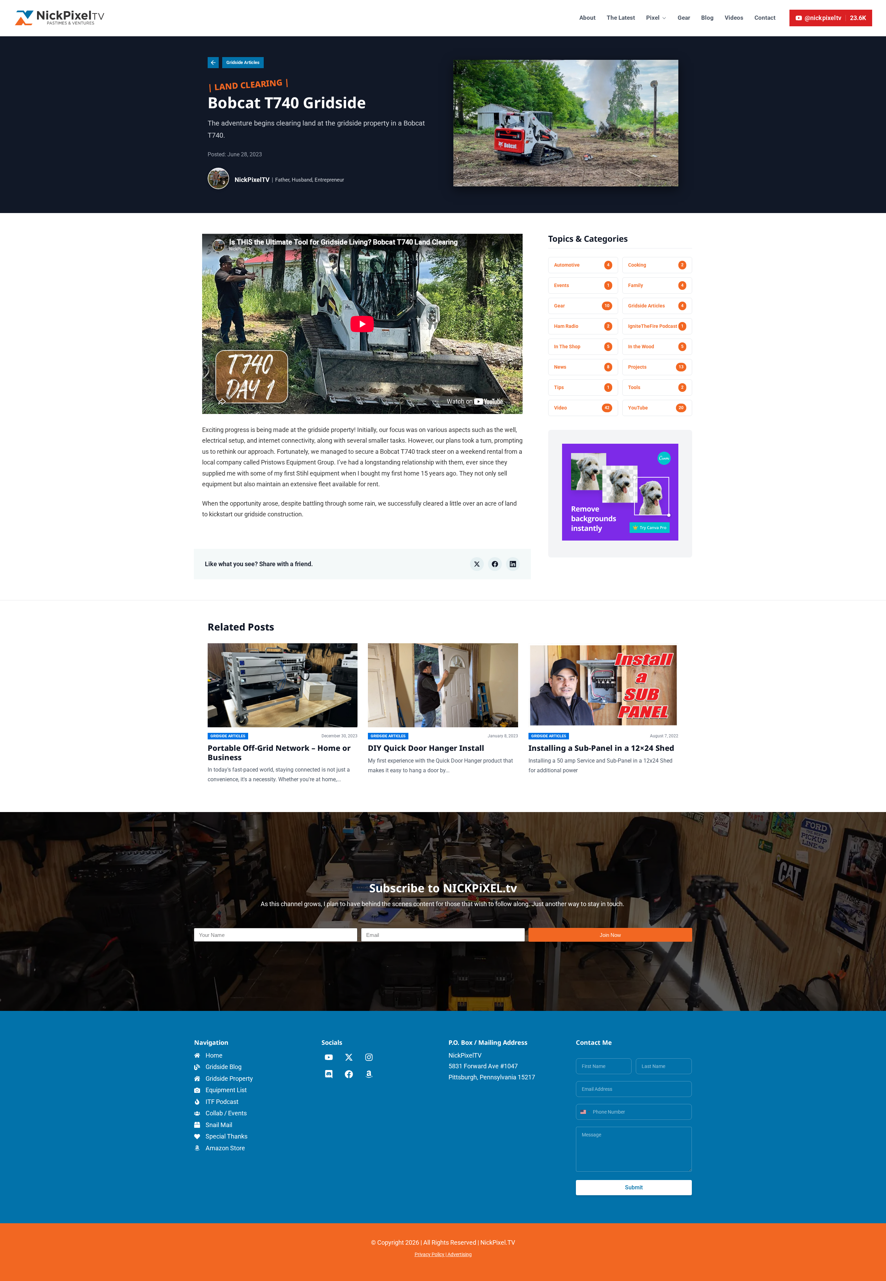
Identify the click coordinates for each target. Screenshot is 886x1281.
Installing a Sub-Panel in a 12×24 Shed (601, 748)
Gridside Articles (243, 62)
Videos (734, 17)
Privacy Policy (429, 1254)
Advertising (459, 1254)
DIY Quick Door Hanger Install (426, 748)
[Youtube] (329, 1057)
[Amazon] (369, 1074)
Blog (707, 17)
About (587, 17)
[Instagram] (369, 1057)
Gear (684, 17)
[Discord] (329, 1074)
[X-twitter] (349, 1057)
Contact (765, 17)
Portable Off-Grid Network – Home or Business (279, 752)
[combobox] (584, 1111)
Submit (634, 1187)
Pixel (653, 17)
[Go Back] (213, 62)
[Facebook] (349, 1074)
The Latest (621, 17)
